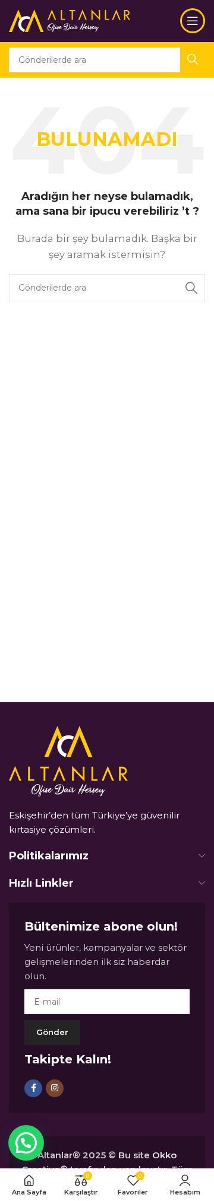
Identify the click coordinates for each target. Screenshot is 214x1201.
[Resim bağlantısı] (68, 760)
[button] (26, 1143)
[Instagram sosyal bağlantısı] (55, 1088)
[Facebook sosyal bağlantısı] (33, 1088)
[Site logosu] (70, 20)
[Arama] (191, 287)
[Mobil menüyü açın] (192, 21)
